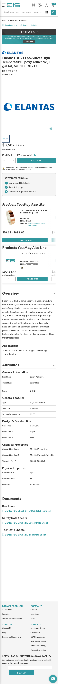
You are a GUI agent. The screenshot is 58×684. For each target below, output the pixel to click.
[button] (29, 12)
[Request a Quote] (40, 5)
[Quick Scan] (33, 5)
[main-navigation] (3, 5)
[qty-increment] (13, 160)
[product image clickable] (6, 139)
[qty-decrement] (4, 160)
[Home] (13, 5)
